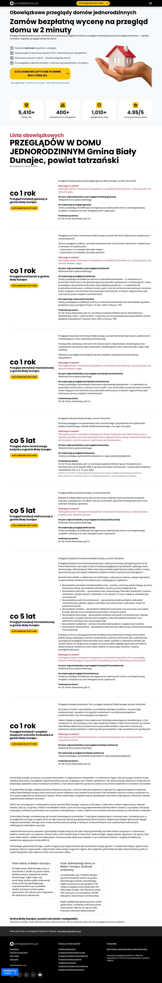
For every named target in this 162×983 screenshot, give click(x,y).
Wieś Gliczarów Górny (62, 922)
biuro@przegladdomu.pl (69, 931)
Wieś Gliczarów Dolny (39, 922)
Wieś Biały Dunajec (19, 922)
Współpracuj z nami (9, 972)
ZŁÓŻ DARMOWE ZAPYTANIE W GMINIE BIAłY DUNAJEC (37, 73)
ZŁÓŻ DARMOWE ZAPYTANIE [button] (24, 208)
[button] (150, 3)
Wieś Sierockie (81, 922)
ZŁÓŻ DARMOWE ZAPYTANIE (90, 3)
